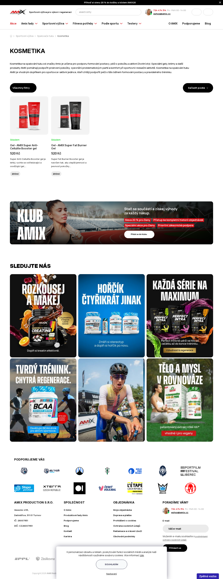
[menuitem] (14, 23)
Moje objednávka (122, 509)
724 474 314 (159, 10)
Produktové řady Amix (76, 515)
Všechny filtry (21, 88)
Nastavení (111, 573)
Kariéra (68, 536)
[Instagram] (197, 559)
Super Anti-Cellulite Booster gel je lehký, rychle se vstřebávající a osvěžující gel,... (28, 162)
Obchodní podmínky (124, 536)
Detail (29, 125)
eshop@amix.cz (162, 13)
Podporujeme (71, 520)
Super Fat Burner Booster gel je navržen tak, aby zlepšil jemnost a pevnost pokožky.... (68, 162)
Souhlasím (111, 564)
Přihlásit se (175, 547)
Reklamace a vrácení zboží (127, 531)
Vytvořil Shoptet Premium (27, 573)
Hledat (138, 12)
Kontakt (68, 531)
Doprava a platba (122, 515)
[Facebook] (188, 559)
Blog (66, 525)
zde (142, 555)
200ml (15, 173)
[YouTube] (207, 559)
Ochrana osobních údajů (126, 525)
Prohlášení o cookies (124, 520)
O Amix (67, 509)
